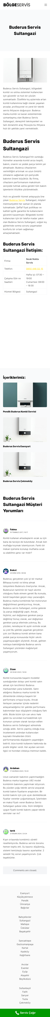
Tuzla (25, 999)
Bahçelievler (25, 917)
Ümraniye (25, 904)
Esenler (25, 968)
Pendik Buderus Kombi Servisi (19, 411)
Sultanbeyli (25, 988)
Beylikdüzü (25, 979)
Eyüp (25, 971)
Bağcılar (25, 907)
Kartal (25, 947)
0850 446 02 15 (34, 268)
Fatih (25, 991)
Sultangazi (24, 920)
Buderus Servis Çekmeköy (17, 481)
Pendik (24, 900)
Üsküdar (25, 927)
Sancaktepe (25, 940)
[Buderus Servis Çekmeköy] (25, 464)
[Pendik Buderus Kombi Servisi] (25, 395)
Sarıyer (25, 995)
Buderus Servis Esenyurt (16, 446)
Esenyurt (25, 893)
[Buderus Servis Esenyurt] (25, 429)
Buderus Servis (17, 200)
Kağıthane (25, 955)
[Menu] (45, 5)
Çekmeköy (25, 1002)
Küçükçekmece (25, 896)
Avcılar (24, 964)
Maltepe (25, 924)
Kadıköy (25, 951)
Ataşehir (25, 975)
